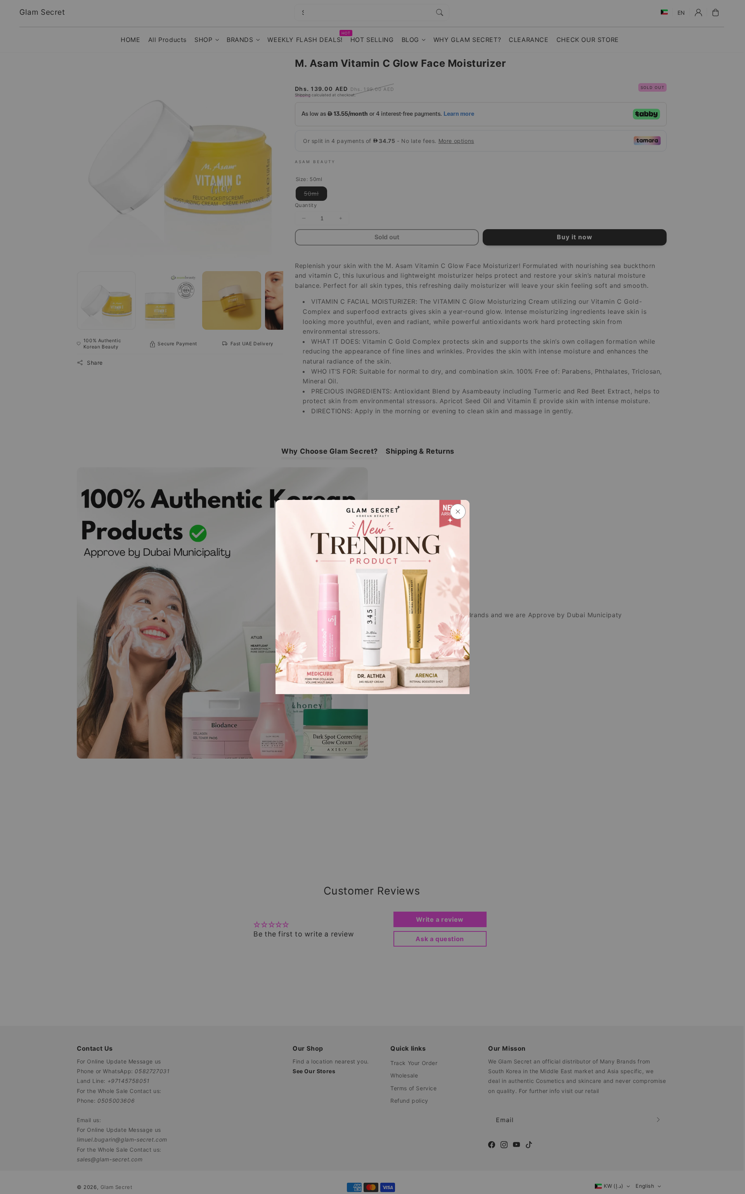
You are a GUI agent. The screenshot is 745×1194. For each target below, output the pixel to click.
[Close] (458, 511)
